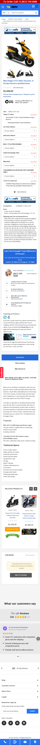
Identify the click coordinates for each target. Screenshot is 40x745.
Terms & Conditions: (10, 181)
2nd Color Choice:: (20, 136)
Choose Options (12, 529)
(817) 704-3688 (18, 275)
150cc (27, 19)
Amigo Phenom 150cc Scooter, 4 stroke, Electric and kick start (29, 516)
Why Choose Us (20, 369)
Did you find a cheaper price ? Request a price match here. (19, 95)
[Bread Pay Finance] (5, 317)
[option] (20, 52)
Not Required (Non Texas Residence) (19, 122)
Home (3, 19)
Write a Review (21, 575)
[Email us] (25, 742)
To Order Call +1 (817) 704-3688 (20, 1)
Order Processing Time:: (20, 153)
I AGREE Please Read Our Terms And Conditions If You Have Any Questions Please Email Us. (21, 185)
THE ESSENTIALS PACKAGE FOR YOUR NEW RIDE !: (20, 171)
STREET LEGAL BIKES (15, 19)
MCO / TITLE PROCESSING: (20, 144)
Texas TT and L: (20, 114)
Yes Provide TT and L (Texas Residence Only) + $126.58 (20, 118)
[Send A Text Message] (15, 742)
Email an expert (29, 270)
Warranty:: (20, 162)
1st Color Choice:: (20, 127)
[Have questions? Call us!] (5, 742)
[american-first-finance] (8, 317)
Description (20, 357)
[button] (20, 31)
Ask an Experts (31, 273)
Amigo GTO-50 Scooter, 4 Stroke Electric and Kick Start (12, 515)
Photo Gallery (20, 363)
